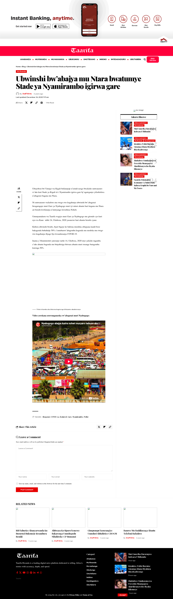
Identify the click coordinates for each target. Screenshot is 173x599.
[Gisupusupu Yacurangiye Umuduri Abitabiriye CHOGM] (104, 518)
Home (18, 66)
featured (63, 417)
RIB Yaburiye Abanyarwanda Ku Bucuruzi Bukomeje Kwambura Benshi (31, 533)
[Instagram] (27, 573)
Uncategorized (149, 141)
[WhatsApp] (41, 573)
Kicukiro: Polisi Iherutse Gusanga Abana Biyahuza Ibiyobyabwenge (144, 147)
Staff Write (27, 94)
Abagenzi (46, 417)
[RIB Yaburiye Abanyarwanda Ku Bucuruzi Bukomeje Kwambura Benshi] (32, 518)
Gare (70, 417)
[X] (20, 573)
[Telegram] (37, 573)
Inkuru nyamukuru (141, 123)
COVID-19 (55, 417)
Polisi (86, 417)
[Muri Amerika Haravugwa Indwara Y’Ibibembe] (126, 128)
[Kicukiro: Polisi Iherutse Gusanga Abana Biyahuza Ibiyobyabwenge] (126, 143)
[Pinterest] (31, 573)
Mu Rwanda (21, 71)
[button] (122, 594)
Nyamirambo (78, 417)
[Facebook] (17, 573)
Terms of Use (87, 595)
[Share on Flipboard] (31, 102)
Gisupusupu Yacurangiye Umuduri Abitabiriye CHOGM (102, 532)
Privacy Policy (74, 595)
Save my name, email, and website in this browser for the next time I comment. (45, 483)
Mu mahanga (139, 125)
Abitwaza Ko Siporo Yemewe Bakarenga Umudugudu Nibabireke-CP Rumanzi (66, 533)
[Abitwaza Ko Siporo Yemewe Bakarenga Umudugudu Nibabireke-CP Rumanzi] (68, 518)
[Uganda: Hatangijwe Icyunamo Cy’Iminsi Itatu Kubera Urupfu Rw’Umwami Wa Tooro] (126, 179)
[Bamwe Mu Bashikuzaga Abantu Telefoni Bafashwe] (140, 518)
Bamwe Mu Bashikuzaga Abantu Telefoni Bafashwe (139, 532)
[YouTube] (24, 573)
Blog (24, 66)
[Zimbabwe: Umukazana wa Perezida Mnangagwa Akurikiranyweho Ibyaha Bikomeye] (126, 159)
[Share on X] (26, 102)
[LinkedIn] (34, 573)
